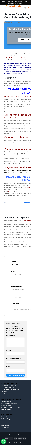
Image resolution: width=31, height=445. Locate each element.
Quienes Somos (5, 417)
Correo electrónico (14, 358)
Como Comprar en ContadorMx (10, 389)
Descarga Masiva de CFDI (21, 1)
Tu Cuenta (4, 391)
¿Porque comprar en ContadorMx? (11, 407)
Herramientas (11, 3)
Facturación (10, 1)
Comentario (11, 335)
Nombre (9, 350)
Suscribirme (4, 421)
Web (8, 367)
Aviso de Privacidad (6, 409)
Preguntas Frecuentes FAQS (9, 385)
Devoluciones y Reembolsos (9, 403)
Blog (2, 423)
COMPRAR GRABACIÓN (18, 289)
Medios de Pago (5, 419)
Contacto (3, 393)
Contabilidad (19, 3)
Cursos (3, 1)
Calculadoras (5, 425)
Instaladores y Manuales (8, 387)
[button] (2, 7)
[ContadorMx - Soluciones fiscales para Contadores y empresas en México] (13, 7)
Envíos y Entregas (6, 405)
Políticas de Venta (6, 401)
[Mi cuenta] (25, 7)
